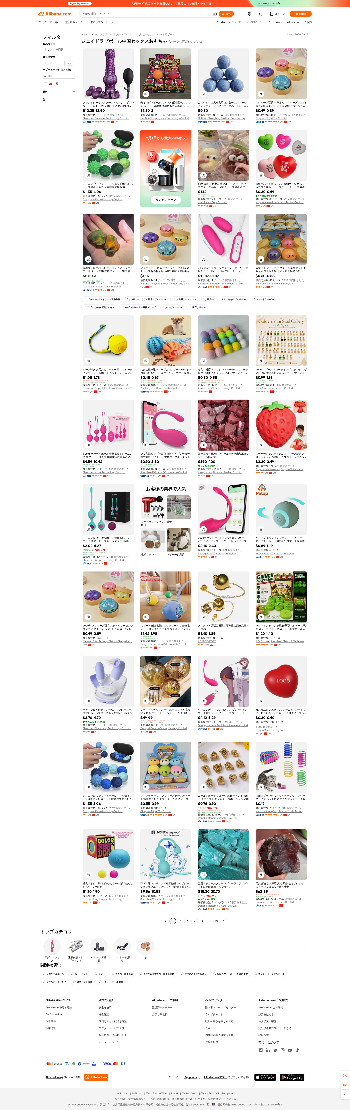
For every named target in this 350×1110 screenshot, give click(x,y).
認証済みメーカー (162, 1007)
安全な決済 (105, 1007)
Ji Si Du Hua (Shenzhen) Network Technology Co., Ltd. (281, 641)
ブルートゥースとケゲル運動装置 (103, 299)
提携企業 (263, 1035)
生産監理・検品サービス (113, 1035)
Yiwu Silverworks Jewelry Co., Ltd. (274, 388)
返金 (207, 1028)
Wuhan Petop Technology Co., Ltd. (275, 553)
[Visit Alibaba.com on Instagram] (282, 1050)
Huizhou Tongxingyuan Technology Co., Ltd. (164, 118)
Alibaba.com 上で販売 (270, 1007)
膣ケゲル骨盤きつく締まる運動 (158, 974)
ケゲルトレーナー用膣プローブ (140, 307)
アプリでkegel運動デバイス (101, 307)
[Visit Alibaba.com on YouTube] (290, 1050)
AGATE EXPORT (207, 641)
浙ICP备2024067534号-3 (268, 1104)
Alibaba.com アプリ (215, 1077)
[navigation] (58, 478)
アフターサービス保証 (111, 1028)
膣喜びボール (198, 307)
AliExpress (123, 1093)
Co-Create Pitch (55, 1014)
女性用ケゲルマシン (186, 299)
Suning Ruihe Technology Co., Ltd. (217, 553)
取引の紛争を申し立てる (219, 1021)
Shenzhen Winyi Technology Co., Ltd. (103, 560)
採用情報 (51, 1028)
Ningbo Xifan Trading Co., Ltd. (272, 730)
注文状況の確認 (267, 1021)
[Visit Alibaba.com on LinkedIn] (268, 1050)
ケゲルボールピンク (56, 982)
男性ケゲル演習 (84, 982)
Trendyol (214, 1093)
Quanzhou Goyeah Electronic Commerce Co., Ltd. (108, 388)
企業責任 (51, 1021)
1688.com (137, 1093)
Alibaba (85, 34)
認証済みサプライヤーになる (275, 1028)
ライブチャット (214, 1014)
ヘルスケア (101, 34)
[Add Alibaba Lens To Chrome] (96, 1077)
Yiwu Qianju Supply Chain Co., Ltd (274, 283)
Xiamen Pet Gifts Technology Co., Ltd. (219, 388)
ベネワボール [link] (167, 34)
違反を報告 (211, 1042)
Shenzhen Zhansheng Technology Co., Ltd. (107, 728)
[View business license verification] (208, 1104)
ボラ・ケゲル (81, 974)
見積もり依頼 (159, 1014)
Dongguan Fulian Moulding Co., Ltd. (102, 199)
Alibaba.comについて (58, 999)
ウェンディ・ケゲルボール (271, 974)
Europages (228, 1093)
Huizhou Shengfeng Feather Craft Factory (221, 118)
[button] (215, 14)
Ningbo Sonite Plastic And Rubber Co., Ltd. (280, 202)
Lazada (175, 1093)
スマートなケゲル (265, 299)
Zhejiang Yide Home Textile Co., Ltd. (160, 388)
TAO (203, 1093)
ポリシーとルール (109, 1042)
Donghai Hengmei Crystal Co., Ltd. (102, 286)
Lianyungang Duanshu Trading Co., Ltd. (220, 472)
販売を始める (266, 1014)
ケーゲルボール (174, 307)
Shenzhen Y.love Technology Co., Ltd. (104, 472)
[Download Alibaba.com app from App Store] (265, 1077)
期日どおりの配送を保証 (113, 1021)
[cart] (261, 14)
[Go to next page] (224, 921)
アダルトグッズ (122, 34)
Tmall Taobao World (157, 1093)
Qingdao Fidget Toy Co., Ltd (271, 118)
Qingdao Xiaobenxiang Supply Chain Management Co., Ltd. (281, 469)
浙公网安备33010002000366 (234, 1104)
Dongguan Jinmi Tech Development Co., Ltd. (223, 725)
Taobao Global (190, 1093)
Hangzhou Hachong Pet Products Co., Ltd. (164, 644)
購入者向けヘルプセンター (220, 1007)
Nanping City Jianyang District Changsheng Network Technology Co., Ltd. (108, 641)
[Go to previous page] (165, 921)
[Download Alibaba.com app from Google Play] (292, 1077)
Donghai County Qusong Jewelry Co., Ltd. (163, 728)
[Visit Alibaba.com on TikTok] (297, 1050)
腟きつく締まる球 (124, 974)
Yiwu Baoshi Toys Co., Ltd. (212, 202)
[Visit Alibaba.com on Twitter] (275, 1050)
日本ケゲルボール (55, 974)
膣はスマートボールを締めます (232, 974)
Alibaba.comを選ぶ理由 (59, 1007)
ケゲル (101, 974)
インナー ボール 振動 (113, 982)
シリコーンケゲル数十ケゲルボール (148, 299)
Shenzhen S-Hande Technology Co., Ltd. (220, 283)
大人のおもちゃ (145, 34)
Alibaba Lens (53, 1077)
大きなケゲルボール (236, 299)
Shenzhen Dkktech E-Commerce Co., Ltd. (163, 472)
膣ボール (211, 299)
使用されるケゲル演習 (196, 974)
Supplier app (192, 1077)
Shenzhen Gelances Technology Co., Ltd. (106, 118)
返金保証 (104, 1014)
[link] (345, 1075)
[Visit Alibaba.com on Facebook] (260, 1050)
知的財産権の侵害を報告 (219, 1035)
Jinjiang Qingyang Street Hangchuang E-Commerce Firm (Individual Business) (165, 283)
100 (217, 921)
